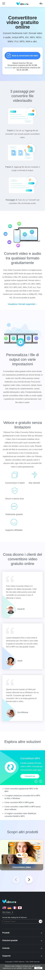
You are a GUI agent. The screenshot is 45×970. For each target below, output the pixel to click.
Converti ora (30, 776)
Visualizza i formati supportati (21, 304)
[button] (29, 879)
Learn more (27, 968)
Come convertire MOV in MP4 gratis (19, 802)
